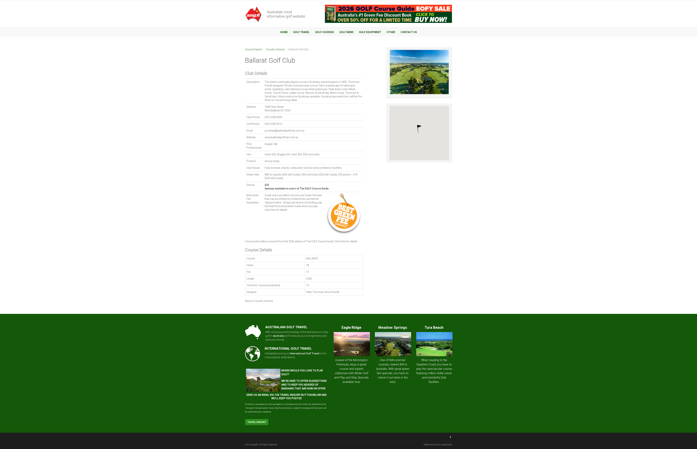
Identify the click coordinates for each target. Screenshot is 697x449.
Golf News (346, 32)
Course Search (253, 49)
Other (391, 32)
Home (284, 32)
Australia (278, 335)
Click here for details (346, 241)
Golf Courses (324, 32)
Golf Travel (301, 32)
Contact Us (409, 32)
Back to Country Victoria (259, 301)
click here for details (276, 209)
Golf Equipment (370, 32)
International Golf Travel (304, 353)
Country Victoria (275, 49)
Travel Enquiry (256, 422)
